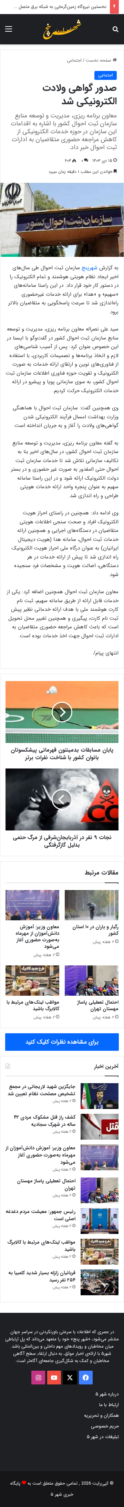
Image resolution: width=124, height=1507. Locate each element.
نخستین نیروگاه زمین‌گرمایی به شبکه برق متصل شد (58, 6)
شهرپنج (89, 268)
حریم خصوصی (105, 1426)
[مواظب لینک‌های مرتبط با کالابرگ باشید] (32, 980)
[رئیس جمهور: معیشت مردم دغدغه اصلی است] (99, 1221)
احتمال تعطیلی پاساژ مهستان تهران (97, 1005)
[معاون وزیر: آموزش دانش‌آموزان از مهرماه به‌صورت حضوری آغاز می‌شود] (32, 905)
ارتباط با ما (109, 1405)
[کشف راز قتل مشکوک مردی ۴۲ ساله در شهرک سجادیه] (99, 1127)
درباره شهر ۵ (107, 1394)
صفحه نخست (99, 60)
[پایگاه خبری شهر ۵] (62, 29)
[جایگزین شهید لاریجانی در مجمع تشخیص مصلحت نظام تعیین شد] (99, 1096)
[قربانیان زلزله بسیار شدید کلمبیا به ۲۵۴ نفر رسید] (99, 1282)
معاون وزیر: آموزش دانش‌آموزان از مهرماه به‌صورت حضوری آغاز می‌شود (37, 936)
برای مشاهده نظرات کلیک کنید (62, 1042)
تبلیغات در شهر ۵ (103, 1437)
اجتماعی (74, 60)
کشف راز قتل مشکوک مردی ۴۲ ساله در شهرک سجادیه (44, 1120)
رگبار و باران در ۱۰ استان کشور (95, 930)
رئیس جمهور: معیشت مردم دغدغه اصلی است (40, 1215)
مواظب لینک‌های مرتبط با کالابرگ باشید (33, 1005)
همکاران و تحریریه (101, 1415)
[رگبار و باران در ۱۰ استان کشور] (91, 905)
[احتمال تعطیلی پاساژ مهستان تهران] (91, 980)
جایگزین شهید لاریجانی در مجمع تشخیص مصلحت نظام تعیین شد (41, 1090)
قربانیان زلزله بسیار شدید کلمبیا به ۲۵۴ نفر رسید (41, 1276)
